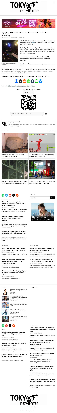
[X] (20, 81)
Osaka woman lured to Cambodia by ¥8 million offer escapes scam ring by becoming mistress (18, 318)
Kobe (33, 42)
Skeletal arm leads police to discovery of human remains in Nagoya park (42, 249)
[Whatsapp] (28, 81)
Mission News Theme (24, 411)
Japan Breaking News (20, 86)
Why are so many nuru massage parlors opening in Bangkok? (42, 354)
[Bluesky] (40, 81)
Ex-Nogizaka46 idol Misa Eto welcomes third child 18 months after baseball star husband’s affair (18, 298)
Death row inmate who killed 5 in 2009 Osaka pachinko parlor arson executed (13, 249)
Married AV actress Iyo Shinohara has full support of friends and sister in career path (18, 291)
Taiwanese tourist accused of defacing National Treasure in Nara (13, 155)
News (33, 86)
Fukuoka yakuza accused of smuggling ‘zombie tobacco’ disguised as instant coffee (13, 334)
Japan (13, 86)
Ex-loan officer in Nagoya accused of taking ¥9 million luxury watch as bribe (41, 260)
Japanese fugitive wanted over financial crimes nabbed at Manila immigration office (42, 368)
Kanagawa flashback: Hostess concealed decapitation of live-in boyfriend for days (14, 232)
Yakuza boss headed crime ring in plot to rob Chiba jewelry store (14, 344)
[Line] (36, 81)
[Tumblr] (32, 81)
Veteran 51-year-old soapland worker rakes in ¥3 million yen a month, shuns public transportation (13, 203)
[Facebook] (16, 81)
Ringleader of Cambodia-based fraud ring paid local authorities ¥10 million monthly (42, 380)
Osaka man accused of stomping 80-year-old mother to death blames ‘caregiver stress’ (14, 272)
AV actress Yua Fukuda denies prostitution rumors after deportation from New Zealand (18, 311)
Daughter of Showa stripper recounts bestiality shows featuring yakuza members (13, 218)
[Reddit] (24, 81)
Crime (9, 86)
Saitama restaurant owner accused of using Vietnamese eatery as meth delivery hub (14, 182)
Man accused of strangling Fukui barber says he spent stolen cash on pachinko (42, 182)
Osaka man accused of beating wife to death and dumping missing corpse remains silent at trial (13, 261)
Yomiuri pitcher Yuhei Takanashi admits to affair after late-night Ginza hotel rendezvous (18, 304)
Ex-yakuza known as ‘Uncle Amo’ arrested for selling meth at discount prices (14, 355)
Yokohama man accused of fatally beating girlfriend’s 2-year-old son (41, 155)
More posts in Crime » (51, 130)
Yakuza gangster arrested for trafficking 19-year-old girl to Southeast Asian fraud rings (42, 329)
